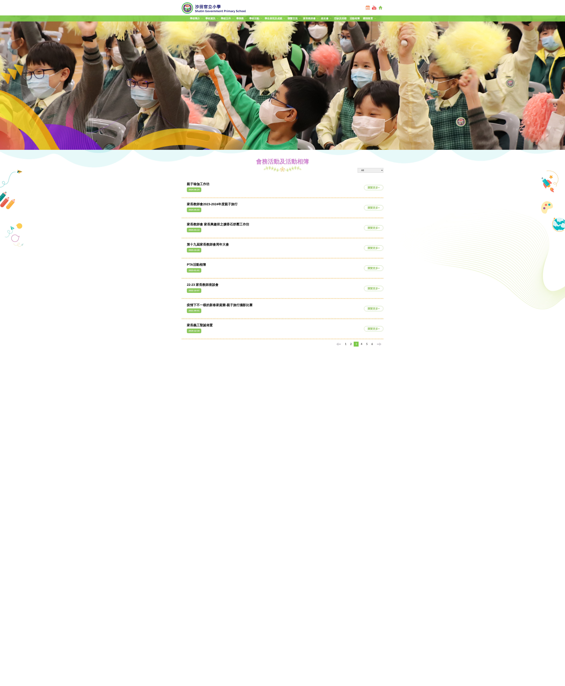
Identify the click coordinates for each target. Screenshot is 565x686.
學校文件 (226, 18)
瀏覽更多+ (374, 187)
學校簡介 (195, 18)
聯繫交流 (293, 18)
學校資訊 (210, 18)
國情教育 (368, 18)
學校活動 (254, 18)
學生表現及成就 (273, 18)
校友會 (325, 18)
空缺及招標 (340, 18)
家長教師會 (309, 18)
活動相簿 (355, 18)
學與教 (240, 18)
